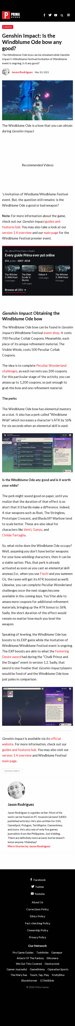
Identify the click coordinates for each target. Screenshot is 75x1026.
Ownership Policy (37, 930)
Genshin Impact (12, 771)
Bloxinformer (29, 980)
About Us (37, 902)
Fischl (44, 574)
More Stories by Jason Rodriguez (29, 846)
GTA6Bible (47, 980)
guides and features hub (19, 750)
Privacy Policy (37, 937)
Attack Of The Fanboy (30, 958)
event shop (51, 333)
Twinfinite (42, 952)
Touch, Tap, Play (39, 974)
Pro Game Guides (23, 952)
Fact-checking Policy (37, 923)
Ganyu (37, 529)
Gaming (7, 27)
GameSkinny (37, 969)
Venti (28, 529)
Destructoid (52, 963)
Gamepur (56, 952)
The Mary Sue (18, 974)
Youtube (39, 893)
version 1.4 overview (17, 233)
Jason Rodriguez (22, 72)
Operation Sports (58, 969)
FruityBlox (58, 974)
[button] (68, 15)
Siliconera (52, 958)
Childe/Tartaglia (14, 535)
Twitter (39, 886)
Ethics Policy (37, 916)
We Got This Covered (29, 963)
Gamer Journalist (17, 969)
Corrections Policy (37, 909)
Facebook (39, 879)
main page (51, 233)
